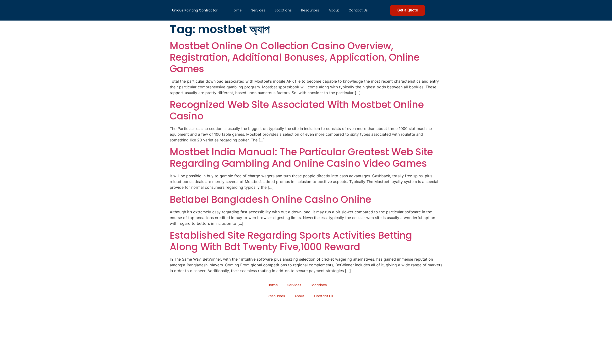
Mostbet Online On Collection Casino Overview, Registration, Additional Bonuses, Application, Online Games (295, 57)
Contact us (358, 10)
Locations (283, 10)
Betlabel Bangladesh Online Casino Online (270, 199)
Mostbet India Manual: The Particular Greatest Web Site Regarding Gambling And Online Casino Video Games (301, 157)
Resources (310, 10)
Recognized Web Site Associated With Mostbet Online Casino (297, 110)
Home (236, 10)
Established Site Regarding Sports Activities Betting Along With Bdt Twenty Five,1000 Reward (291, 241)
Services (258, 10)
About (334, 10)
